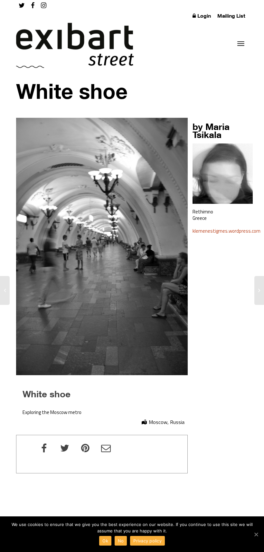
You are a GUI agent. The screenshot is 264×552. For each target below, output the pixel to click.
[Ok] (256, 534)
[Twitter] (21, 5)
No (121, 540)
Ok (105, 540)
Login (204, 16)
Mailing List (231, 16)
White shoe (47, 393)
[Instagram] (43, 5)
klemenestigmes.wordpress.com (226, 231)
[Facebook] (32, 5)
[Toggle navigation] (241, 43)
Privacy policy (147, 540)
